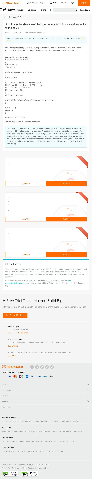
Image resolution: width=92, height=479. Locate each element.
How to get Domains (34, 431)
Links (46, 464)
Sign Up (84, 3)
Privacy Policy (22, 464)
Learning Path (67, 431)
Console (63, 3)
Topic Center (6, 441)
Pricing (43, 10)
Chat (9, 333)
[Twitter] (42, 367)
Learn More (26, 184)
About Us (12, 464)
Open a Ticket (13, 346)
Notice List (39, 464)
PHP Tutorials (70, 441)
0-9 (62, 451)
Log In (72, 3)
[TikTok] (52, 367)
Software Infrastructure (52, 431)
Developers (39, 441)
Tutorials (60, 441)
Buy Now (66, 184)
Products (19, 10)
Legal (31, 464)
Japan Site (6, 431)
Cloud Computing (18, 441)
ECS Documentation (18, 431)
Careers (5, 464)
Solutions (32, 10)
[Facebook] (32, 367)
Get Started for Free (15, 315)
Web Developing (50, 441)
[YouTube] (47, 367)
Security (76, 421)
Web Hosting (66, 421)
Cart (54, 3)
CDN (22, 421)
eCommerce (56, 421)
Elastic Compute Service (11, 421)
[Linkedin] (37, 367)
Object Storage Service (42, 421)
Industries (30, 441)
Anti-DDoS (29, 421)
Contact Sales (85, 10)
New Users (78, 431)
